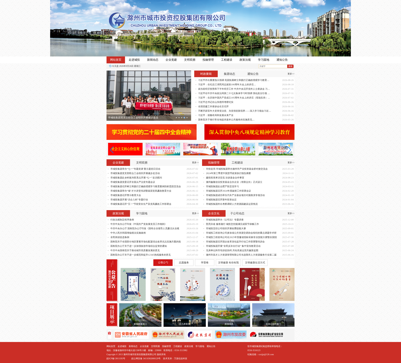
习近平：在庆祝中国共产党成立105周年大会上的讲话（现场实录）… (234, 97)
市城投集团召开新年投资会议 (221, 199)
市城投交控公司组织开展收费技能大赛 (226, 228)
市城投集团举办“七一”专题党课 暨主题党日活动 (135, 169)
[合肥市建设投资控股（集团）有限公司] (173, 338)
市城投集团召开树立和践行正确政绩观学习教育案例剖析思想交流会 (145, 186)
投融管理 (208, 59)
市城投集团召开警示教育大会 (125, 195)
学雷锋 (204, 262)
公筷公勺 (163, 262)
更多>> (291, 74)
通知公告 (282, 59)
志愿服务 (184, 262)
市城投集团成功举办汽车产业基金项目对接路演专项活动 (235, 195)
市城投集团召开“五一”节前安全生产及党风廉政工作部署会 (140, 204)
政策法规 (245, 59)
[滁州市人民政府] (141, 338)
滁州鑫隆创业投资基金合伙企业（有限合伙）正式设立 (234, 182)
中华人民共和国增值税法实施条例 (128, 233)
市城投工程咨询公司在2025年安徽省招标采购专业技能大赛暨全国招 (241, 237)
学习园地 (263, 59)
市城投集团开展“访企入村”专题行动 (129, 199)
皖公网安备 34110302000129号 (146, 358)
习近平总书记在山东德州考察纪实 (215, 102)
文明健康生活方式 (255, 262)
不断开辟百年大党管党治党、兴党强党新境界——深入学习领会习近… (234, 111)
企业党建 (171, 59)
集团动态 (229, 73)
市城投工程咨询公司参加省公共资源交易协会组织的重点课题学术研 (241, 233)
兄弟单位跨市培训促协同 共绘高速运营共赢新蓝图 (232, 250)
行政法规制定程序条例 (122, 219)
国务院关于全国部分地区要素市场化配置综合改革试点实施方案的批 (145, 241)
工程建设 (226, 59)
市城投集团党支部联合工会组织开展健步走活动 (135, 173)
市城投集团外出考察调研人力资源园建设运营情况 (232, 204)
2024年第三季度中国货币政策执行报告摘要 (228, 173)
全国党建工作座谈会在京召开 (213, 106)
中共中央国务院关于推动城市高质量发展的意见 (135, 250)
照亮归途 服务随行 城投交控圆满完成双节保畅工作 (232, 224)
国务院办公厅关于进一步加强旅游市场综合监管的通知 (138, 246)
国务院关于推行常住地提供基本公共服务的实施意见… (226, 119)
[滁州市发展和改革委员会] (204, 338)
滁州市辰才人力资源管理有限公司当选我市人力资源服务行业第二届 (241, 255)
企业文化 (213, 213)
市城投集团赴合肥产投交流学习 (222, 186)
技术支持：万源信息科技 (175, 358)
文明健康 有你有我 (228, 262)
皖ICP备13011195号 (116, 358)
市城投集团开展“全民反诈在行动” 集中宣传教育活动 (233, 246)
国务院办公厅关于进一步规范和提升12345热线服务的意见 (140, 255)
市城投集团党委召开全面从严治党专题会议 (132, 117)
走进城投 (134, 59)
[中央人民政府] (274, 338)
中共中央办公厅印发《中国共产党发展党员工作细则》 (138, 224)
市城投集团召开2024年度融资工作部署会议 (228, 191)
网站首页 (115, 59)
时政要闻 (206, 73)
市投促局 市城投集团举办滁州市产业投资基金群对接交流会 (237, 169)
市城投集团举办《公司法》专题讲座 (225, 219)
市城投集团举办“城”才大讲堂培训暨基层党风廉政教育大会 (140, 191)
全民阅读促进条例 (119, 237)
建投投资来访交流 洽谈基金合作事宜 (225, 177)
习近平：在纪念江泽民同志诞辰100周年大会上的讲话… (227, 84)
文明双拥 (189, 59)
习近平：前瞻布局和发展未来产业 (215, 115)
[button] (199, 154)
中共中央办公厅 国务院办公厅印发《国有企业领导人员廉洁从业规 (144, 228)
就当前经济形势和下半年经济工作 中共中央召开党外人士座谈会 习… (234, 89)
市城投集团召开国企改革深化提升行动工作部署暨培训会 (235, 241)
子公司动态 (237, 213)
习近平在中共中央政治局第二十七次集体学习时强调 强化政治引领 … (234, 93)
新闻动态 (152, 59)
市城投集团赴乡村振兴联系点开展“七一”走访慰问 (136, 177)
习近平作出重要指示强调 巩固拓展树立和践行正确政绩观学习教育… (233, 80)
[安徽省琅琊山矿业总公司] (240, 338)
